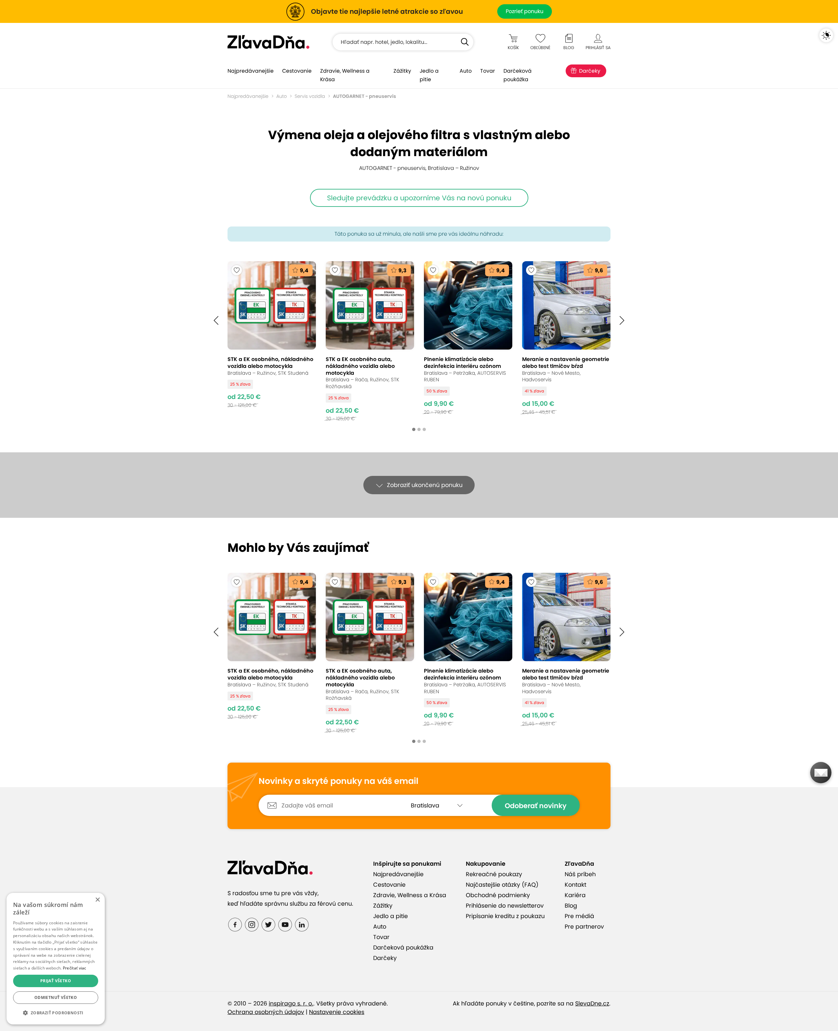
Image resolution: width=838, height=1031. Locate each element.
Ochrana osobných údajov (266, 1012)
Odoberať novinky (536, 805)
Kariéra (575, 895)
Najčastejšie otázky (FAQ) (502, 885)
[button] (216, 320)
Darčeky (589, 71)
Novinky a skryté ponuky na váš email (338, 781)
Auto (466, 71)
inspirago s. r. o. (291, 1003)
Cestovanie (297, 71)
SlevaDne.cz (592, 1003)
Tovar (487, 71)
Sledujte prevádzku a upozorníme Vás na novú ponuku (419, 198)
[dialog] (56, 958)
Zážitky (402, 71)
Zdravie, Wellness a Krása (345, 75)
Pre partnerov (584, 927)
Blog (571, 906)
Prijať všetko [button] (55, 981)
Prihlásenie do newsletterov (505, 906)
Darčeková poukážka (517, 75)
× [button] (97, 899)
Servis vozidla (310, 96)
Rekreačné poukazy (494, 874)
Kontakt (575, 885)
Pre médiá (579, 916)
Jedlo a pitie (429, 75)
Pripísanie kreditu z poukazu (505, 916)
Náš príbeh (580, 874)
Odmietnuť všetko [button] (55, 997)
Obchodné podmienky (498, 895)
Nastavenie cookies (336, 1012)
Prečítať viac (74, 968)
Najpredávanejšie (251, 71)
